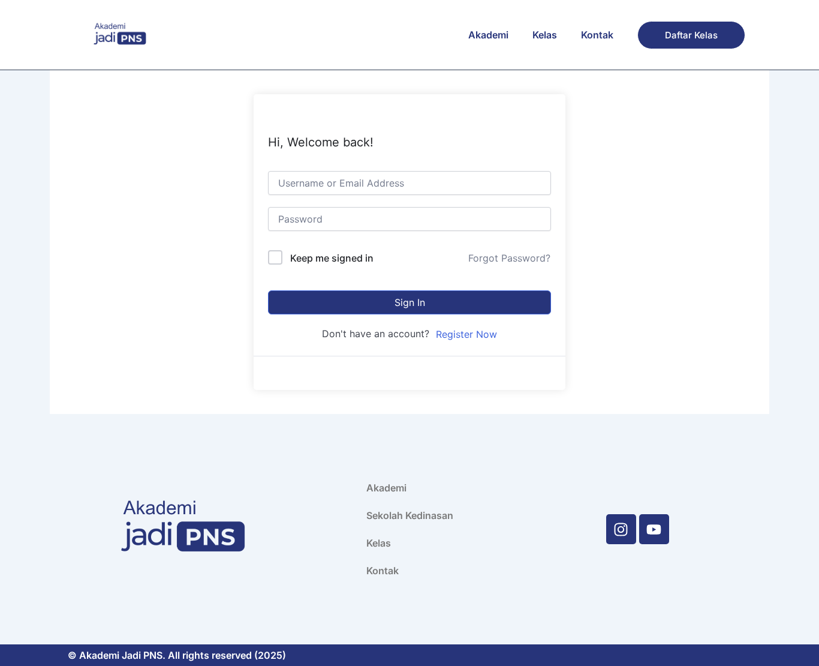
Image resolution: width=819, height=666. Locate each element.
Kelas (544, 35)
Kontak (597, 35)
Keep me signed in (332, 258)
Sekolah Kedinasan (409, 515)
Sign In (410, 302)
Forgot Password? (509, 258)
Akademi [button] (488, 35)
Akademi (386, 488)
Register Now (466, 334)
